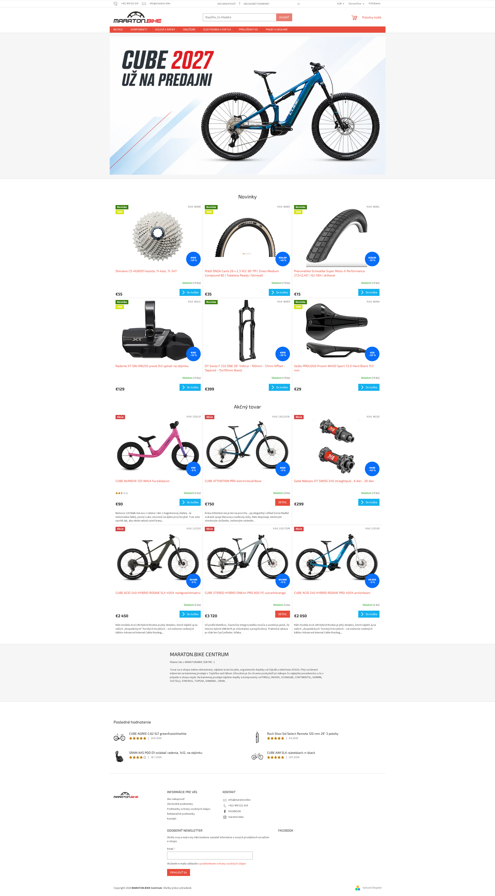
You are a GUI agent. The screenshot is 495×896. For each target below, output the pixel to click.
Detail (282, 502)
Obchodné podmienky (256, 4)
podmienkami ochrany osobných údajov (223, 864)
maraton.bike (236, 817)
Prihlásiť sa (178, 872)
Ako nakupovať (226, 4)
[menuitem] (118, 29)
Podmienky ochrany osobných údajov (188, 809)
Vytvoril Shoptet (372, 888)
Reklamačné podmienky (181, 814)
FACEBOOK (234, 811)
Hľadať (284, 17)
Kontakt (171, 819)
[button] (130, 106)
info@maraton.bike (239, 800)
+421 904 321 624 (238, 805)
